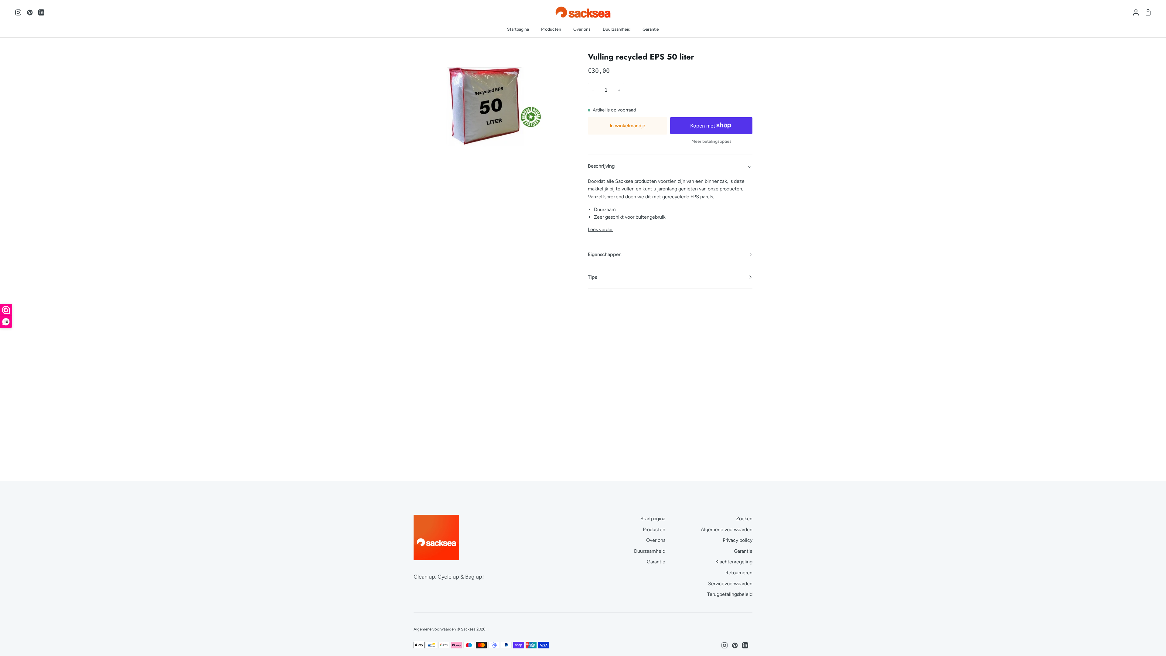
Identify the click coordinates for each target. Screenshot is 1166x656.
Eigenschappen (605, 254)
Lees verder (600, 229)
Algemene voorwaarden (726, 529)
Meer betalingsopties (711, 141)
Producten (654, 529)
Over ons (655, 540)
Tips (592, 277)
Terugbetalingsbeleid (729, 594)
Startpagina (652, 518)
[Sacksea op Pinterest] (735, 645)
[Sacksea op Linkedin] (745, 645)
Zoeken (744, 518)
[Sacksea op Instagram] (724, 645)
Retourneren (738, 573)
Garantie (656, 562)
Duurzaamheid (649, 551)
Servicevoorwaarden (730, 583)
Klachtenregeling (733, 562)
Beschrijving (601, 166)
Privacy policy (737, 540)
